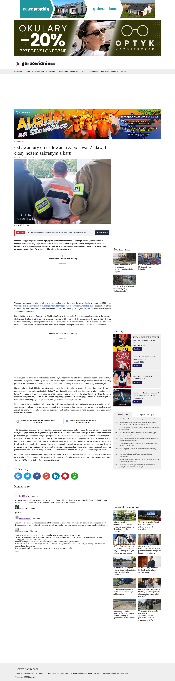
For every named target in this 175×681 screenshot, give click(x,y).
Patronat (34, 673)
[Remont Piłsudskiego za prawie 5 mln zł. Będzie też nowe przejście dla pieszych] (124, 561)
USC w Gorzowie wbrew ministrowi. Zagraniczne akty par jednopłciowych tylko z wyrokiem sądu (138, 434)
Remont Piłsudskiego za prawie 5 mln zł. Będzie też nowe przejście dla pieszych (138, 444)
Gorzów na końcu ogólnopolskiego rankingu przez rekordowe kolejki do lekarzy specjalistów (139, 439)
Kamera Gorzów (45, 673)
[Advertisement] (87, 91)
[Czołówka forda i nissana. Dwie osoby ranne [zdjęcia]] (149, 258)
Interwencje (93, 71)
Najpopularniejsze (146, 414)
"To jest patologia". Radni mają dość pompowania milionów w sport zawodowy (139, 429)
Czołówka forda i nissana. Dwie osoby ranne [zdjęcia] (149, 267)
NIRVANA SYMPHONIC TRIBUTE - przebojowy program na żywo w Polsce (146, 340)
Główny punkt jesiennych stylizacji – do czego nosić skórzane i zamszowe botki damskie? (139, 460)
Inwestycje (39, 71)
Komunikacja (63, 71)
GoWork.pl (97, 673)
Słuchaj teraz (103, 232)
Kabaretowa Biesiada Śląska (142, 376)
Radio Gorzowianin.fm (60, 673)
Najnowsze (123, 414)
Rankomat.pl (107, 673)
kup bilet (137, 349)
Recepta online (86, 673)
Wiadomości (19, 71)
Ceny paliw (104, 71)
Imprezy (118, 331)
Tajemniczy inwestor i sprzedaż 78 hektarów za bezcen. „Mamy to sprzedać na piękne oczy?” (137, 466)
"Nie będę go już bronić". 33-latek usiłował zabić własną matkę (138, 450)
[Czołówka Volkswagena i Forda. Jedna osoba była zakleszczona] (124, 583)
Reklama (114, 71)
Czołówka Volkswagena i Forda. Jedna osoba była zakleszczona (136, 455)
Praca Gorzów (75, 673)
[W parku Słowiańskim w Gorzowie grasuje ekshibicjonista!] (124, 280)
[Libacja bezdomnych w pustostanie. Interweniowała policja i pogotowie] (124, 258)
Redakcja (18, 673)
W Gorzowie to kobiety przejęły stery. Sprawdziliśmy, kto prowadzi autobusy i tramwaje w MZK (148, 615)
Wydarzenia (74, 71)
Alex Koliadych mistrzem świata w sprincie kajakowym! (137, 419)
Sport (84, 71)
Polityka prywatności (120, 673)
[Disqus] (62, 522)
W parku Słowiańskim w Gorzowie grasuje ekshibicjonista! (123, 288)
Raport (123, 71)
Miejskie (29, 71)
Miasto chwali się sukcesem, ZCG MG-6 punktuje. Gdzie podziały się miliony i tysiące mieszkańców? (138, 423)
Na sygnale (50, 71)
